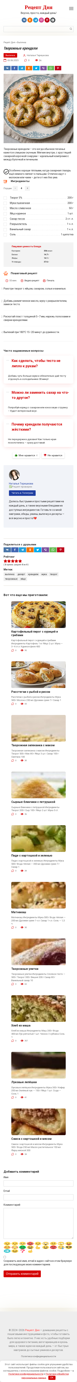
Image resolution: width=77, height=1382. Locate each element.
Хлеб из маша (20, 1025)
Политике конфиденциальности (25, 1374)
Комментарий (12, 1204)
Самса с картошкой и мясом (31, 1138)
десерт (21, 574)
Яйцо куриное (18, 213)
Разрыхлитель (18, 224)
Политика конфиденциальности (38, 1356)
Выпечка (21, 42)
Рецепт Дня (38, 7)
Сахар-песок (17, 218)
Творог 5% (16, 197)
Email (7, 1190)
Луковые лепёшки (24, 1082)
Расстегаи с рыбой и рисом (30, 691)
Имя (6, 1177)
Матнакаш (18, 912)
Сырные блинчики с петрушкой (33, 802)
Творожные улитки (24, 969)
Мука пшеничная (20, 203)
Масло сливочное (20, 208)
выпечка (9, 574)
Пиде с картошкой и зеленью (31, 855)
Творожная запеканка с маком (33, 745)
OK (52, 1377)
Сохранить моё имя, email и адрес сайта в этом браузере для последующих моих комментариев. (38, 1262)
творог (53, 574)
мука (44, 574)
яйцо (23, 579)
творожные (11, 579)
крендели (33, 574)
